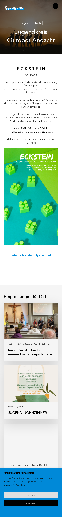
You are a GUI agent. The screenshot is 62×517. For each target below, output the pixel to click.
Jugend (25, 23)
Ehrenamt (19, 465)
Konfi (37, 23)
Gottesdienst (27, 344)
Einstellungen (31, 503)
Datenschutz (20, 485)
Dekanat (11, 465)
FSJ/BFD (43, 465)
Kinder (43, 344)
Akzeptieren (31, 495)
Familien (11, 344)
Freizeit (18, 344)
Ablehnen (31, 511)
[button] (55, 6)
